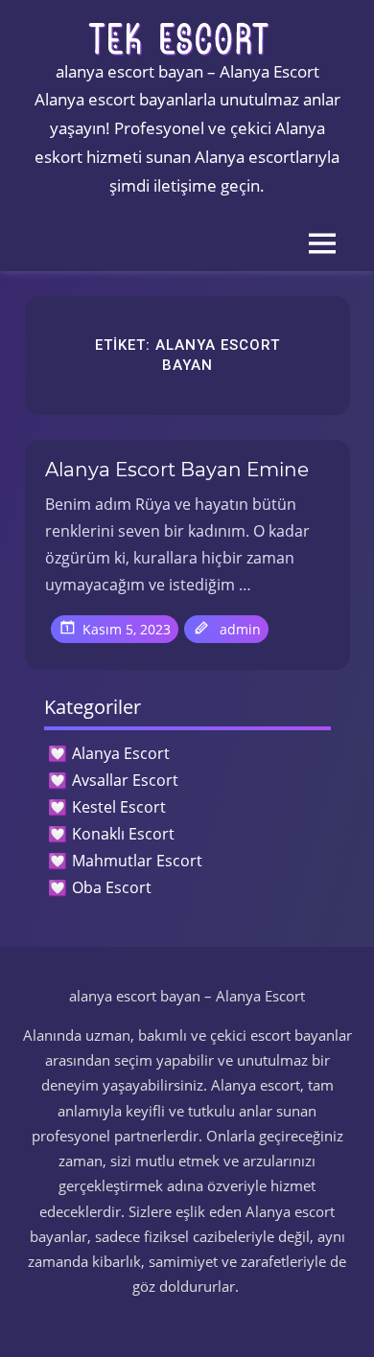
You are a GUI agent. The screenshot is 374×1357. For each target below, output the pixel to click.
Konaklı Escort (123, 833)
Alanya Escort (121, 753)
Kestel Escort (119, 806)
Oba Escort (112, 887)
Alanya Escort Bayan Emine (177, 469)
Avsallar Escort (125, 780)
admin (240, 629)
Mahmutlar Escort (137, 860)
